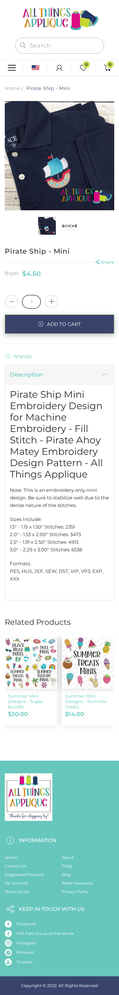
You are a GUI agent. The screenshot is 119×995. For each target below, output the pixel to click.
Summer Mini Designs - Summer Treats (86, 701)
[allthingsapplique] (59, 18)
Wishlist (22, 356)
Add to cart (64, 324)
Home (12, 88)
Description (26, 374)
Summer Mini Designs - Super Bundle (25, 701)
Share (107, 262)
